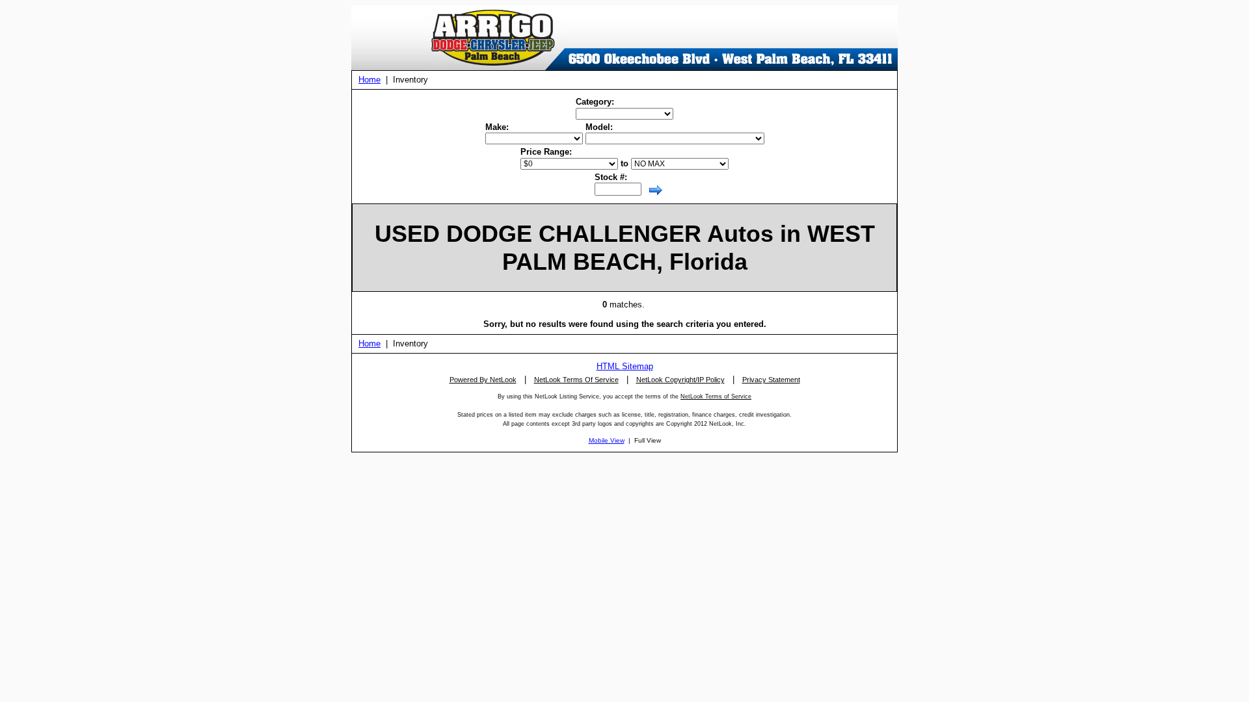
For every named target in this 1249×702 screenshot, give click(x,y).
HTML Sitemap (625, 366)
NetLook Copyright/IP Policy (680, 380)
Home (369, 79)
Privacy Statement (771, 380)
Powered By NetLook (483, 380)
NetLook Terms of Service (715, 396)
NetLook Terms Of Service (576, 380)
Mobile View (606, 440)
